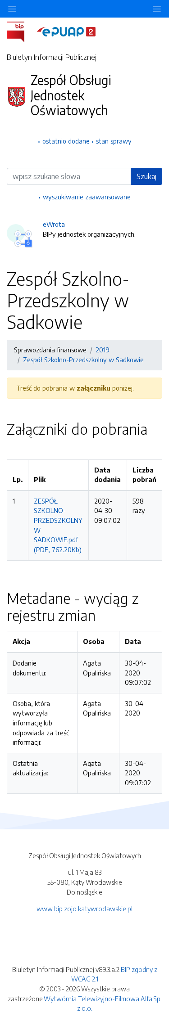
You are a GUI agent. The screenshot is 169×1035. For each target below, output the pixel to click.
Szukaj (146, 176)
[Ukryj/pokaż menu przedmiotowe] (12, 9)
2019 (103, 350)
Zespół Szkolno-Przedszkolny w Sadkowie (83, 360)
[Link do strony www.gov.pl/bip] (21, 31)
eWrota (54, 224)
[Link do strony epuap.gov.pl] (66, 31)
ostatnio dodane (66, 141)
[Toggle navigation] (157, 9)
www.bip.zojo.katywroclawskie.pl (84, 908)
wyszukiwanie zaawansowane (87, 197)
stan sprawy (114, 141)
